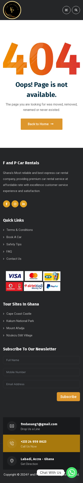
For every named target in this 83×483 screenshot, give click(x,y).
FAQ (9, 251)
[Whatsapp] (71, 472)
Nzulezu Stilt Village (19, 335)
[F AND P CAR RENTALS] (12, 10)
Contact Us (13, 259)
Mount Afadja (15, 328)
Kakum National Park (20, 321)
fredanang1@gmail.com (39, 424)
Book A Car (14, 237)
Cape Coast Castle (18, 314)
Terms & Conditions (19, 230)
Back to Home (38, 124)
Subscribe (68, 397)
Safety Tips (14, 244)
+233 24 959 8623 (33, 441)
